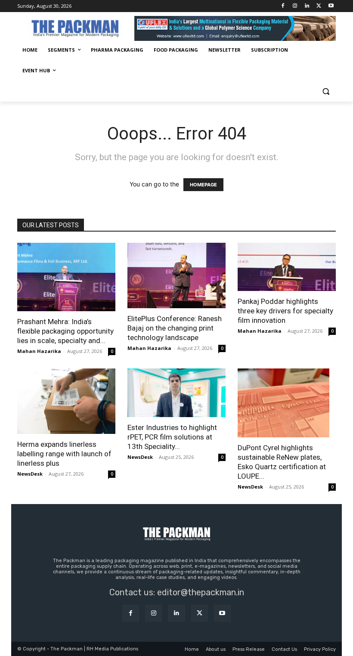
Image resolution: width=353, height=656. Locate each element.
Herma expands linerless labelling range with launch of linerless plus (64, 453)
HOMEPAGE (203, 185)
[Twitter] (319, 6)
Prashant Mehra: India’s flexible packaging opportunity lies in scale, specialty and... (65, 331)
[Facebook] (283, 6)
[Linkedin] (307, 6)
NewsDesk (30, 473)
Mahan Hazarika (39, 351)
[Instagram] (295, 6)
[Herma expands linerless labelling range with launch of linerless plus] (66, 401)
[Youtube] (331, 6)
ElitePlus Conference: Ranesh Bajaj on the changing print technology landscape (174, 328)
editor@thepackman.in (200, 592)
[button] (326, 91)
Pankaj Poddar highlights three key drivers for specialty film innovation (285, 311)
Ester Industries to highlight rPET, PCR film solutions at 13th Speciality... (172, 437)
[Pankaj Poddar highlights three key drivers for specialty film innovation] (287, 267)
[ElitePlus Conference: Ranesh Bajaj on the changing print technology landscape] (176, 275)
